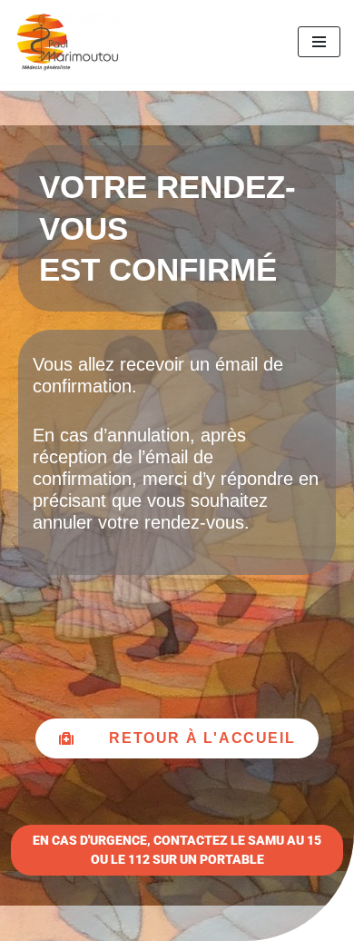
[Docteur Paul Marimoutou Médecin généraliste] (68, 42)
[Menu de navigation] (319, 41)
